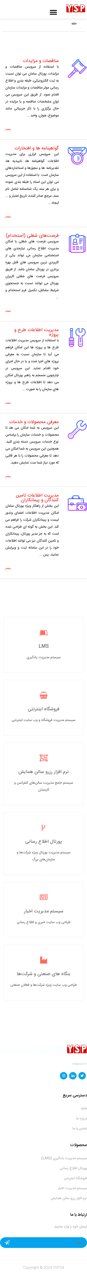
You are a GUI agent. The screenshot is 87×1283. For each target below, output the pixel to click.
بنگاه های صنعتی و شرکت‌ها (43, 974)
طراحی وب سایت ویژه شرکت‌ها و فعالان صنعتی (43, 985)
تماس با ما (79, 1129)
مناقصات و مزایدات (41, 61)
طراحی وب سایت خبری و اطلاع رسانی (44, 922)
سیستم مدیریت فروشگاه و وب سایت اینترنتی (43, 720)
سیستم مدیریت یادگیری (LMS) (64, 1158)
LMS (44, 646)
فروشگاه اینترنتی (43, 709)
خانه (74, 23)
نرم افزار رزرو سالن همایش (43, 772)
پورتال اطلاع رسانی (43, 841)
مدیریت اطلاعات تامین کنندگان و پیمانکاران (37, 498)
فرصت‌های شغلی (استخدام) (32, 236)
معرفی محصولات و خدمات (34, 422)
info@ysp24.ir (79, 1064)
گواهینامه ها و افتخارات (37, 148)
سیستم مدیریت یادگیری (43, 657)
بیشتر (8, 129)
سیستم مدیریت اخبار (43, 911)
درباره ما (81, 1119)
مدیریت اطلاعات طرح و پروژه (36, 332)
